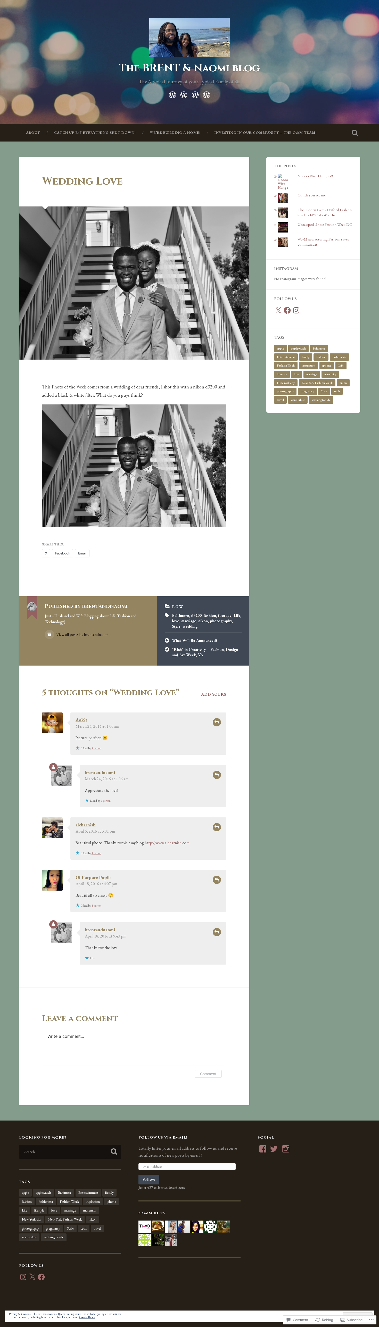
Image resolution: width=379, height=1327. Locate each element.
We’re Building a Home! (175, 132)
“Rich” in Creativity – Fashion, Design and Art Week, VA (205, 652)
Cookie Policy (87, 1317)
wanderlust (298, 400)
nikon (203, 621)
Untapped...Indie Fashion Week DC (325, 224)
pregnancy (307, 391)
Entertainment (286, 357)
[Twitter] (274, 1149)
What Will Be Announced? (194, 640)
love (175, 621)
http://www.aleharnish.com (167, 842)
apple (280, 348)
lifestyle (282, 374)
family (305, 357)
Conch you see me (312, 195)
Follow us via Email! (162, 1137)
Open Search (355, 133)
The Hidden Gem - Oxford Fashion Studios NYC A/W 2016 (325, 212)
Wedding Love (82, 181)
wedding (190, 626)
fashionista (339, 357)
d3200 (196, 615)
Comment (208, 1074)
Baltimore (180, 615)
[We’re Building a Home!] (195, 93)
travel (280, 400)
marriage (188, 621)
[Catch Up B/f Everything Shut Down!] (184, 93)
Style (176, 626)
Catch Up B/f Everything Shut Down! (95, 132)
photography (221, 621)
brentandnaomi (100, 772)
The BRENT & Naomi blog (189, 68)
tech (337, 391)
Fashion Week (286, 365)
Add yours (213, 694)
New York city (286, 383)
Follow (149, 1179)
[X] (278, 310)
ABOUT (33, 132)
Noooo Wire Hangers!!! (316, 176)
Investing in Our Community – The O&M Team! (266, 132)
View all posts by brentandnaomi (81, 634)
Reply (217, 722)
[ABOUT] (172, 93)
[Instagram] (296, 310)
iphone (326, 365)
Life (237, 615)
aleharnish (86, 825)
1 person (96, 748)
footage (225, 615)
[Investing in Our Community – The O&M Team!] (206, 93)
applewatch (298, 348)
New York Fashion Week (317, 383)
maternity (330, 374)
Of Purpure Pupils (93, 877)
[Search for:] (70, 1152)
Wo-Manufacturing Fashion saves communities (323, 242)
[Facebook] (287, 310)
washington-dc (321, 400)
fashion (210, 615)
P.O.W (177, 606)
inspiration (308, 365)
